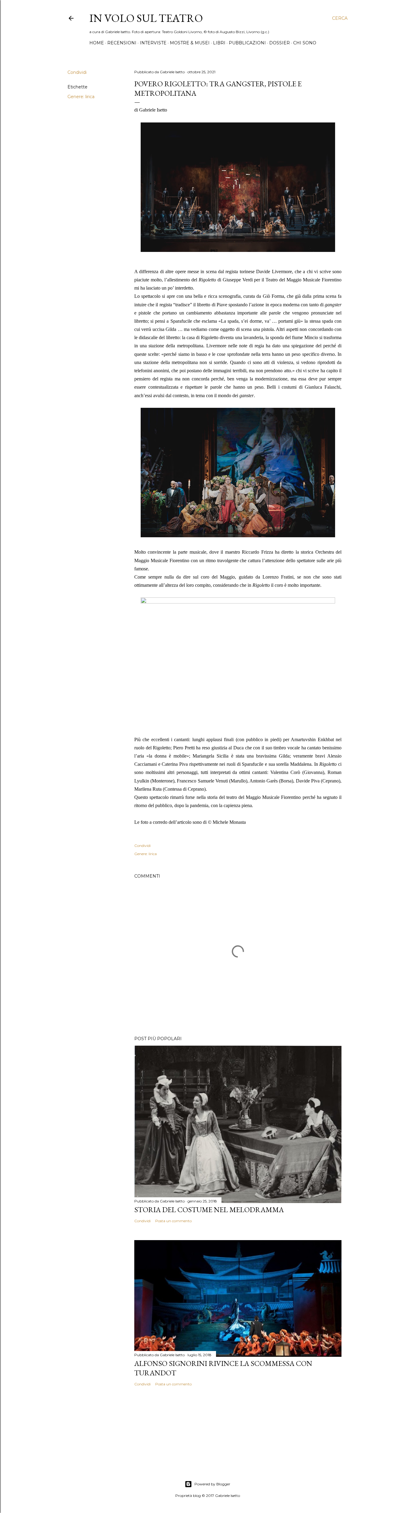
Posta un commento (173, 1221)
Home (96, 43)
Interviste (153, 43)
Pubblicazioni (247, 43)
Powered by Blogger (212, 1484)
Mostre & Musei (190, 43)
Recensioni (121, 43)
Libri (219, 43)
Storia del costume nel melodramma (209, 1209)
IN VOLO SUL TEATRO (146, 18)
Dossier (279, 43)
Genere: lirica (80, 96)
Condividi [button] (77, 72)
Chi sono (304, 43)
